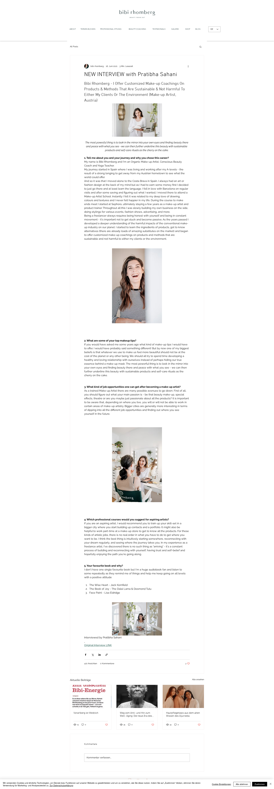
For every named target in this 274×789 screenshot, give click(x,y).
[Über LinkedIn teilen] (99, 654)
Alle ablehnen (242, 784)
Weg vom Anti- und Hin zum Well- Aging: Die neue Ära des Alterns (136, 715)
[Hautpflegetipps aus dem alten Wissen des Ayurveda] (183, 696)
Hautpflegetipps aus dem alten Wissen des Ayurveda (183, 715)
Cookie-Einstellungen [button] (221, 784)
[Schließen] (270, 784)
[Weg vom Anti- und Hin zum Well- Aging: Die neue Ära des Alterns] (137, 696)
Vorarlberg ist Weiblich (85, 713)
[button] (200, 47)
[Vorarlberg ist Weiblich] (90, 696)
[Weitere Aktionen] (188, 66)
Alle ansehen (198, 679)
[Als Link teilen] (106, 654)
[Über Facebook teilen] (85, 654)
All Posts (74, 46)
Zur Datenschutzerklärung (61, 785)
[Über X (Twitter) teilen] (92, 654)
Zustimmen (260, 784)
